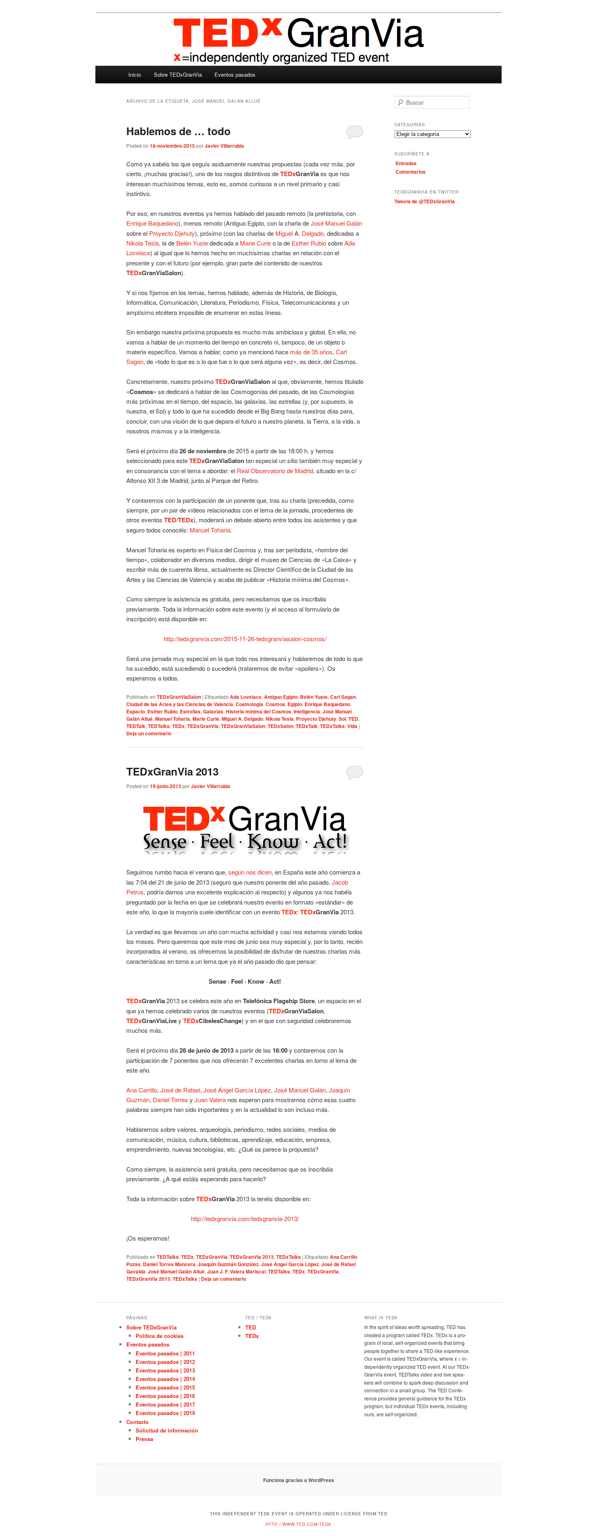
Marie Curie (255, 243)
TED (353, 718)
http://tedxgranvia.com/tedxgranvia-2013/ (245, 1218)
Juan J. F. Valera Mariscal (236, 1271)
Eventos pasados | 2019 (165, 1413)
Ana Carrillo (141, 1090)
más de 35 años (311, 351)
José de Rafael (180, 1090)
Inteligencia (307, 711)
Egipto (295, 704)
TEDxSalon (280, 726)
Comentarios (411, 171)
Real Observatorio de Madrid (275, 470)
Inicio (134, 74)
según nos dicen (250, 872)
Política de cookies (160, 1336)
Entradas (406, 163)
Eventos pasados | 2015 (165, 1387)
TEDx (178, 726)
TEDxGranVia (202, 726)
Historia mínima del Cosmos (258, 711)
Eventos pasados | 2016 (165, 1396)
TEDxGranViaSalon (179, 696)
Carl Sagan (343, 696)
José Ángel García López (237, 1090)
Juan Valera (210, 1099)
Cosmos (275, 704)
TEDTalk (135, 726)
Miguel (284, 233)
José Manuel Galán (336, 223)
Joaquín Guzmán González (228, 1264)
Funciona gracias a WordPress (298, 1480)
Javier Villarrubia (224, 145)
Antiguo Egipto (281, 696)
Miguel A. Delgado (242, 718)
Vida (352, 726)
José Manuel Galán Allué (176, 1271)
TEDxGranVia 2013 (172, 771)
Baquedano (163, 223)
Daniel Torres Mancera (169, 1264)
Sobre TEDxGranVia (178, 74)
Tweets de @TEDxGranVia (424, 201)
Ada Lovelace (246, 696)
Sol (342, 718)
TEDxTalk (307, 726)
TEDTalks (159, 726)
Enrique (136, 223)
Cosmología (249, 704)
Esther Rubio (309, 243)
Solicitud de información (167, 1430)
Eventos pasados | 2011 (165, 1353)
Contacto (137, 1422)
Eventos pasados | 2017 (165, 1404)
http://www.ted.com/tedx (298, 1524)
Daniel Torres (170, 1099)
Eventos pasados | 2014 (165, 1379)
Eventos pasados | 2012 (165, 1362)
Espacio (135, 711)
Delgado (313, 233)
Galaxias (213, 711)
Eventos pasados (234, 74)
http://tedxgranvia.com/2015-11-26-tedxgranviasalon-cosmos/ (245, 638)
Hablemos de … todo (178, 130)
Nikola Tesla (142, 243)
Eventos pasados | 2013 (165, 1370)
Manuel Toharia (210, 530)
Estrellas (190, 711)
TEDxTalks (332, 726)
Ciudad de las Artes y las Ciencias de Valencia (179, 704)
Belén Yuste (192, 243)
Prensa (144, 1439)
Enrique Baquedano (327, 704)
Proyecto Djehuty (172, 233)
